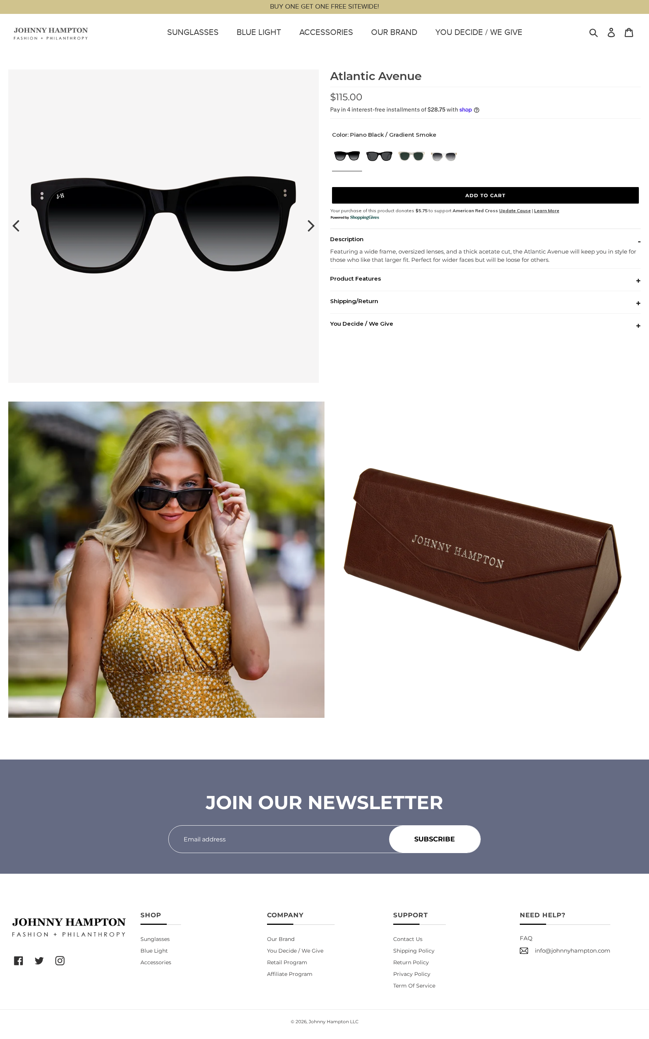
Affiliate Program (289, 974)
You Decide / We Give (478, 32)
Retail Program (287, 962)
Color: (384, 134)
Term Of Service (414, 985)
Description (347, 239)
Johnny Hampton (329, 1021)
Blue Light (259, 32)
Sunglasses (193, 32)
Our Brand (394, 32)
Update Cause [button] (515, 210)
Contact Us (408, 939)
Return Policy (411, 962)
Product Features (355, 278)
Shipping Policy (414, 950)
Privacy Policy (411, 974)
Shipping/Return (354, 301)
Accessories (326, 32)
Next (311, 226)
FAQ (526, 938)
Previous (15, 226)
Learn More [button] (546, 210)
